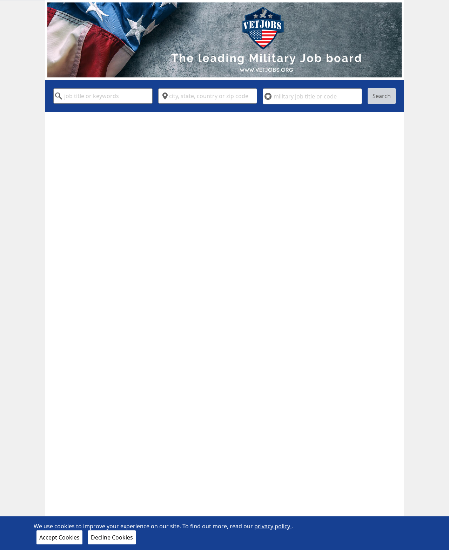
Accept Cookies (59, 537)
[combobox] (103, 96)
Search (382, 96)
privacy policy (272, 526)
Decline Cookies (112, 537)
